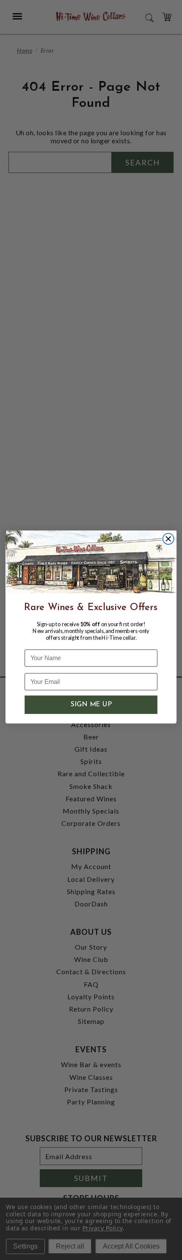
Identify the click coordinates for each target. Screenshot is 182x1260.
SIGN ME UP (91, 705)
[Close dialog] (168, 538)
